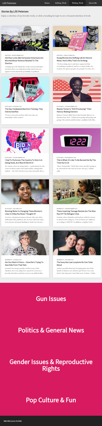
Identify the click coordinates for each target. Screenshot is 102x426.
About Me (93, 3)
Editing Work (60, 3)
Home (47, 3)
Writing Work (77, 3)
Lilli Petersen (9, 3)
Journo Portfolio (16, 421)
